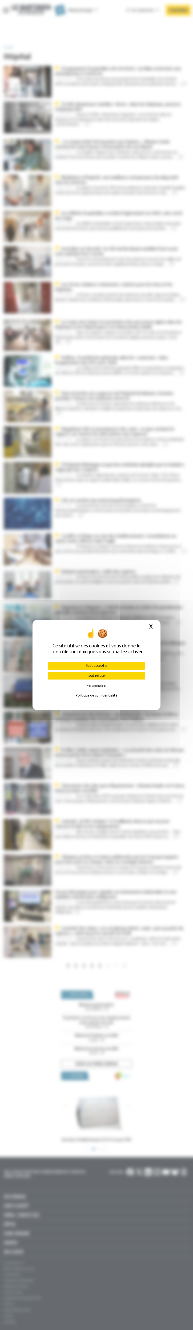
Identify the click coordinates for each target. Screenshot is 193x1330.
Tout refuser (96, 676)
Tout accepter (97, 666)
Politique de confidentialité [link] (96, 695)
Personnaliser (96, 686)
